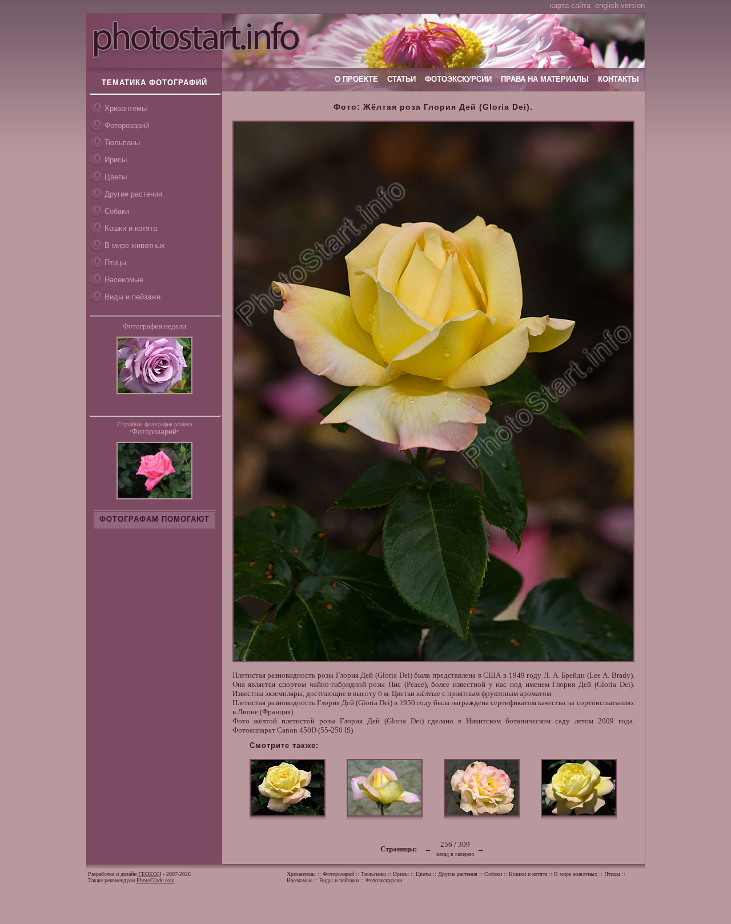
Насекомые (124, 279)
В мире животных (135, 245)
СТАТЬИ (401, 79)
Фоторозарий (127, 125)
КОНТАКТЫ (618, 79)
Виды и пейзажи (132, 297)
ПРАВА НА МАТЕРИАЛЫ (545, 79)
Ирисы (116, 159)
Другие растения (133, 194)
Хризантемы (126, 108)
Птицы (115, 262)
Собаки (117, 211)
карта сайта (570, 5)
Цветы (116, 177)
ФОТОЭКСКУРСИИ (458, 79)
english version (620, 5)
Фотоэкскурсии (384, 880)
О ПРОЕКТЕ (356, 79)
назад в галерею (455, 854)
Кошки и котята (131, 228)
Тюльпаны (122, 142)
